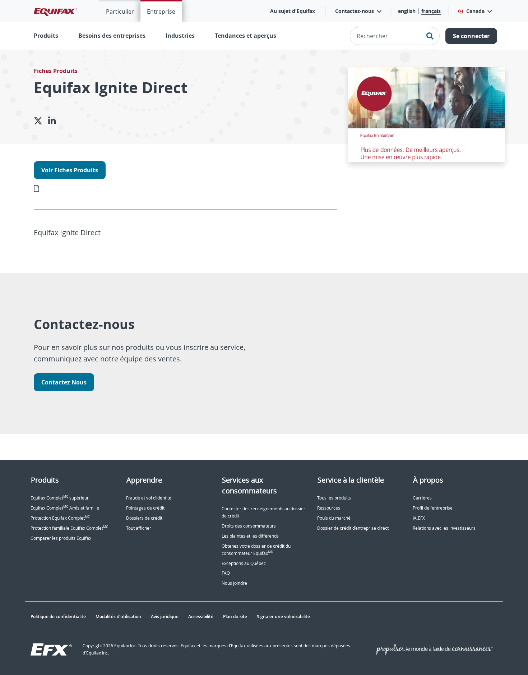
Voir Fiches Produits (69, 170)
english (407, 11)
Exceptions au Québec (244, 563)
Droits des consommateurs (249, 526)
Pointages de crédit (145, 508)
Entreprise (161, 11)
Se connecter (471, 36)
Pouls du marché (334, 518)
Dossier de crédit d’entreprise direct (353, 528)
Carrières (422, 498)
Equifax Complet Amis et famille (65, 508)
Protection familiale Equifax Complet (69, 528)
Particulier (120, 11)
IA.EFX (419, 518)
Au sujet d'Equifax (292, 11)
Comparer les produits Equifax (61, 538)
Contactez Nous (64, 382)
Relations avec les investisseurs (444, 528)
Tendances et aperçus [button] (245, 36)
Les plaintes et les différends (250, 536)
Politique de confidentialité (58, 617)
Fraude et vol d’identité (148, 498)
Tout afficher (138, 528)
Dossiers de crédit (144, 518)
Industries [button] (180, 36)
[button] (474, 11)
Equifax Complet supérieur (60, 498)
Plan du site (235, 617)
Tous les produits (334, 498)
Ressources (328, 508)
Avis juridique (165, 617)
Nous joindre (234, 583)
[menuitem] (119, 11)
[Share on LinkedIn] (54, 121)
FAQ (226, 573)
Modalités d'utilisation (118, 617)
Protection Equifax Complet (60, 518)
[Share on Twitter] (41, 121)
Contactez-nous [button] (354, 11)
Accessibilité (200, 617)
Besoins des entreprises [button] (111, 36)
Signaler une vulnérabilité (283, 617)
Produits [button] (46, 36)
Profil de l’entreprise (433, 508)
